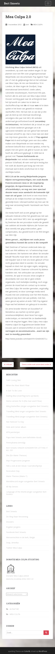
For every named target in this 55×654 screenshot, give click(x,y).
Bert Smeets (12, 3)
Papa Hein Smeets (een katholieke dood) (23, 437)
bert (27, 24)
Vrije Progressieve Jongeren (18, 460)
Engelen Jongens (13, 527)
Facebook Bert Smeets (16, 532)
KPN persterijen (13, 432)
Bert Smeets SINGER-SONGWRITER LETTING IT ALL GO (27, 449)
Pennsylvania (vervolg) (15, 442)
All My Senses (12, 486)
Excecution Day (12, 471)
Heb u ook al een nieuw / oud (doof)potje (24, 466)
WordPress (43, 651)
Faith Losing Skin (13, 380)
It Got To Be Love (14, 390)
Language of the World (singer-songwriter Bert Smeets (26, 493)
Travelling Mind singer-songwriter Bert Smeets (26, 411)
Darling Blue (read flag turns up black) (22, 396)
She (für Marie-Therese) (16, 455)
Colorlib (27, 651)
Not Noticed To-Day (15, 422)
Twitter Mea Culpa (14, 548)
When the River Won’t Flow (17, 385)
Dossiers (10, 522)
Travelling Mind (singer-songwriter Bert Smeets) (26, 416)
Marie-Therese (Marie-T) (16, 476)
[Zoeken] (46, 632)
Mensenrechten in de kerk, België (20, 537)
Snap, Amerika (12, 542)
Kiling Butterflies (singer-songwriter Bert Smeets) (27, 406)
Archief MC (14, 609)
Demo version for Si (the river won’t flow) (24, 401)
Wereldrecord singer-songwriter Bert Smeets (25, 481)
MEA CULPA (37, 24)
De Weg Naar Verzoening (17, 516)
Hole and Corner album (16, 427)
